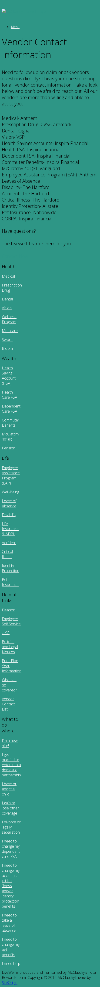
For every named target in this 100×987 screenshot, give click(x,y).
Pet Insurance (10, 582)
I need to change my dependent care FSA (11, 849)
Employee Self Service (11, 621)
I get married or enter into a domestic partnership (11, 765)
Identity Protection (10, 568)
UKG (6, 632)
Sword (7, 339)
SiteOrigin (9, 982)
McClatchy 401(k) (10, 436)
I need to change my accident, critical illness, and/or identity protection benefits (11, 886)
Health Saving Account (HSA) (9, 375)
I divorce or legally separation (11, 827)
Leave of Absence (9, 503)
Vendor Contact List (8, 704)
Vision (7, 307)
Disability (9, 514)
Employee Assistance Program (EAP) (11, 475)
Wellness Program (9, 319)
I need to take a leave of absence (9, 923)
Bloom (7, 348)
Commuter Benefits (10, 423)
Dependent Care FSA (11, 409)
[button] (50, 118)
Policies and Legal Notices (10, 646)
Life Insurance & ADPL (10, 528)
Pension (8, 448)
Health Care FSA (9, 395)
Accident (9, 542)
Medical (8, 276)
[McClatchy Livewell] (24, 11)
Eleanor (8, 610)
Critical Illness (7, 554)
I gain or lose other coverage (10, 808)
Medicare (10, 330)
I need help (11, 963)
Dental (7, 299)
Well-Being (10, 492)
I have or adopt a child (9, 789)
